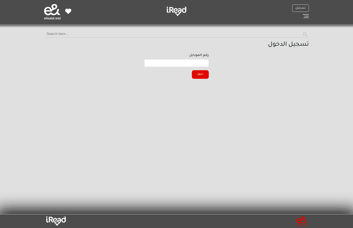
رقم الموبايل (199, 55)
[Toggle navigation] (306, 16)
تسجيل (300, 8)
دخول (200, 74)
